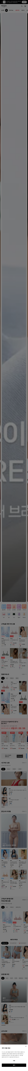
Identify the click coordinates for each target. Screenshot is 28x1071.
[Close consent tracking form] (26, 1046)
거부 (14, 1060)
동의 (14, 1065)
